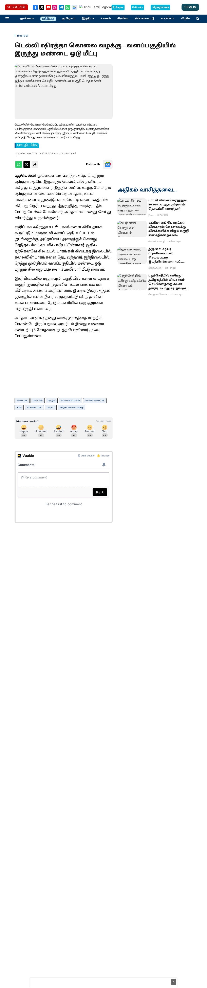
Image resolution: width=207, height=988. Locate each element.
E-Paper (118, 7)
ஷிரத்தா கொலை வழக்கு (71, 407)
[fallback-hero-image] (132, 206)
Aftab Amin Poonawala (70, 400)
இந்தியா (88, 19)
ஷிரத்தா (51, 400)
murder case (22, 400)
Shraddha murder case (94, 400)
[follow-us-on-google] (108, 164)
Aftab (19, 407)
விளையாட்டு (144, 19)
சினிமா (122, 19)
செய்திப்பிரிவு (27, 145)
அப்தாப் (50, 407)
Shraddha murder (34, 407)
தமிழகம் (68, 19)
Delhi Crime (37, 400)
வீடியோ (187, 19)
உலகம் (105, 19)
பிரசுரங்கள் (160, 7)
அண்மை (27, 19)
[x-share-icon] (26, 167)
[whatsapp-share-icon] (18, 167)
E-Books (137, 7)
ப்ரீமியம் (48, 19)
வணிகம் (167, 19)
